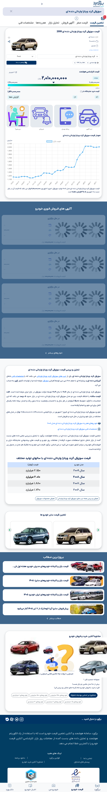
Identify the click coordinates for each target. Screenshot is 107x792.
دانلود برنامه (20, 758)
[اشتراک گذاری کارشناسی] (9, 41)
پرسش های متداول (82, 762)
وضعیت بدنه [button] (20, 63)
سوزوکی (46, 380)
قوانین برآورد (54, 758)
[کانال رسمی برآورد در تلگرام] (16, 719)
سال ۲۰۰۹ (79, 470)
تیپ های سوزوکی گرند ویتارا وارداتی (51, 376)
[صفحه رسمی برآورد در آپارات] (11, 719)
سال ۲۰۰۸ (79, 477)
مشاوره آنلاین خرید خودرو (32, 762)
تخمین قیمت (97, 22)
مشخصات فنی (17, 376)
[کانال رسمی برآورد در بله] (7, 719)
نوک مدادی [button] (93, 63)
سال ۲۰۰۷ (79, 483)
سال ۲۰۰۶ (79, 490)
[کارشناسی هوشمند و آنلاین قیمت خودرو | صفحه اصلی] (98, 3)
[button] (98, 18)
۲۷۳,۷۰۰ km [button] (80, 63)
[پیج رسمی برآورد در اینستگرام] (21, 719)
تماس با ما (87, 758)
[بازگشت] (40, 4)
